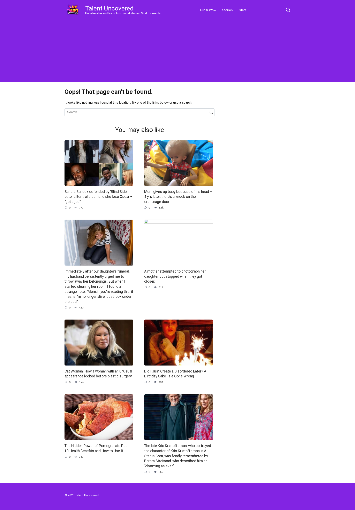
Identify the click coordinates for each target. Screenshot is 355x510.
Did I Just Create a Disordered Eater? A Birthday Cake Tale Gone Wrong (175, 373)
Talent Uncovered (109, 8)
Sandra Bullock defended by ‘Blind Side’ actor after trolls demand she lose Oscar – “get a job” (99, 197)
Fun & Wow (208, 10)
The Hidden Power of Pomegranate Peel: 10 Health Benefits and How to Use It (97, 448)
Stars (243, 10)
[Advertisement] (177, 49)
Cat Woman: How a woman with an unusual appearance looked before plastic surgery (98, 373)
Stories (227, 10)
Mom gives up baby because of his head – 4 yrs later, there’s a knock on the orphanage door (178, 197)
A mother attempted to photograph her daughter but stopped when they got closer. (175, 276)
